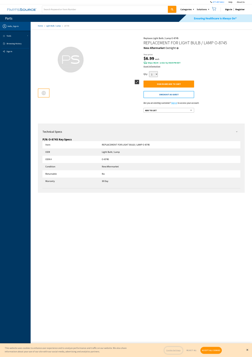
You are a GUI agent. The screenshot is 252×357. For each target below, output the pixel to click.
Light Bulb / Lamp (53, 25)
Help (230, 2)
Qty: (146, 74)
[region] (126, 350)
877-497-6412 (218, 2)
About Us (241, 2)
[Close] (247, 350)
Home (40, 25)
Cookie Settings (173, 350)
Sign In (228, 9)
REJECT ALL (191, 350)
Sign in (174, 103)
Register (240, 9)
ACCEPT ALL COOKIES (211, 350)
